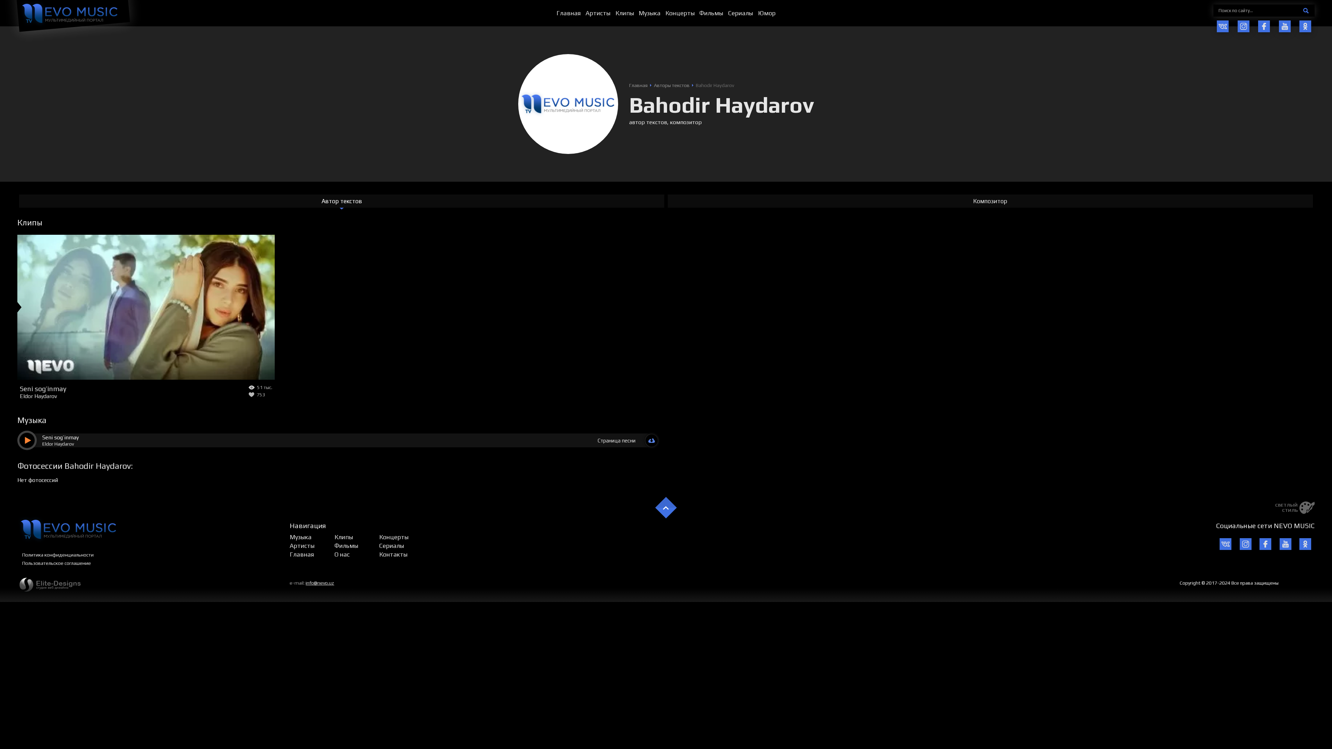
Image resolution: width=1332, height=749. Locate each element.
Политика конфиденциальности (58, 555)
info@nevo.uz (320, 583)
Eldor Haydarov (38, 396)
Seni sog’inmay (43, 389)
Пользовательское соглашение (56, 563)
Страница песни (616, 441)
